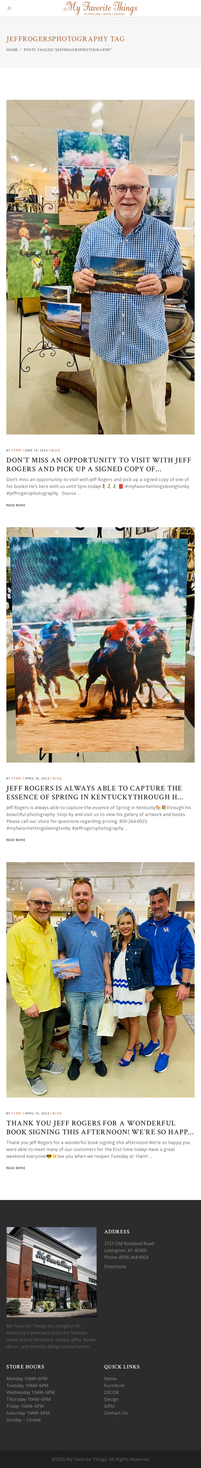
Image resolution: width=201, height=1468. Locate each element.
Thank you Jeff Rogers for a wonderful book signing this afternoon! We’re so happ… (100, 1128)
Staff (17, 450)
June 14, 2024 (37, 450)
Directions (115, 1266)
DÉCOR (111, 1392)
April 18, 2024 (37, 778)
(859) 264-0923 (134, 1257)
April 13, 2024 (37, 1113)
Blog (55, 450)
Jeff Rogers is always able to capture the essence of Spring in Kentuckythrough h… (95, 793)
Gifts (109, 1406)
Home (12, 49)
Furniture (115, 1385)
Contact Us (116, 1413)
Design (111, 1399)
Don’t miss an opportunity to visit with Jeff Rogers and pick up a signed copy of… (98, 465)
